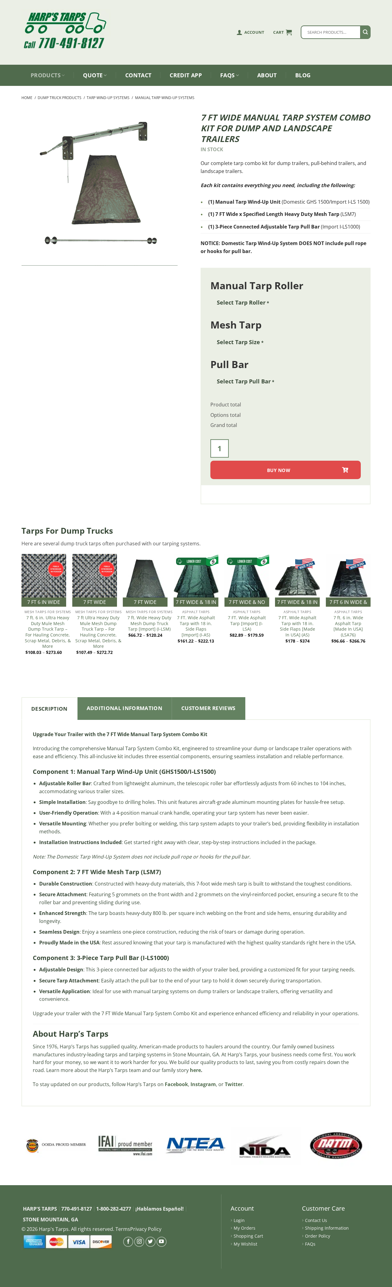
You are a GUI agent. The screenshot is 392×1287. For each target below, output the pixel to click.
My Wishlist (245, 1244)
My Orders (244, 1228)
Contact (138, 75)
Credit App (186, 75)
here (195, 1070)
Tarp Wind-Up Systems (108, 97)
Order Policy (317, 1236)
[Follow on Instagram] (139, 1242)
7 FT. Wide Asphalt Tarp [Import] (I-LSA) (247, 623)
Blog (303, 75)
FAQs (227, 75)
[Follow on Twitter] (150, 1242)
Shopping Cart (248, 1236)
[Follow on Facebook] (128, 1242)
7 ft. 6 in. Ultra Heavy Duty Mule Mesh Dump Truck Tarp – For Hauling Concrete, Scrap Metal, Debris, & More (48, 632)
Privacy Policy (145, 1229)
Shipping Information (327, 1228)
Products (46, 75)
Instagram (203, 1084)
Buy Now (278, 470)
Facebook (176, 1084)
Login (239, 1220)
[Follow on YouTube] (161, 1242)
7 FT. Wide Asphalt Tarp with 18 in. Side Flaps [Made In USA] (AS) (297, 626)
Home (26, 97)
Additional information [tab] (124, 708)
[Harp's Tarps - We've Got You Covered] (67, 23)
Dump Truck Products (59, 97)
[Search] (365, 32)
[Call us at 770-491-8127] (67, 43)
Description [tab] (49, 708)
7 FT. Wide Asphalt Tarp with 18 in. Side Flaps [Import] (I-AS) (196, 626)
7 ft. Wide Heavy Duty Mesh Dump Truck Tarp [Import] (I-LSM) (149, 623)
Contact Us (316, 1220)
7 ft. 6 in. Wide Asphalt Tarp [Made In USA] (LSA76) (348, 626)
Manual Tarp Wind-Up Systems (164, 97)
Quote (93, 75)
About (267, 75)
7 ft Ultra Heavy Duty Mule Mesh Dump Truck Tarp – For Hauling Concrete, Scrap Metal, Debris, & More (98, 632)
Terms (122, 1229)
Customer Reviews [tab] (208, 708)
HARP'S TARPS (40, 1208)
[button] (282, 32)
